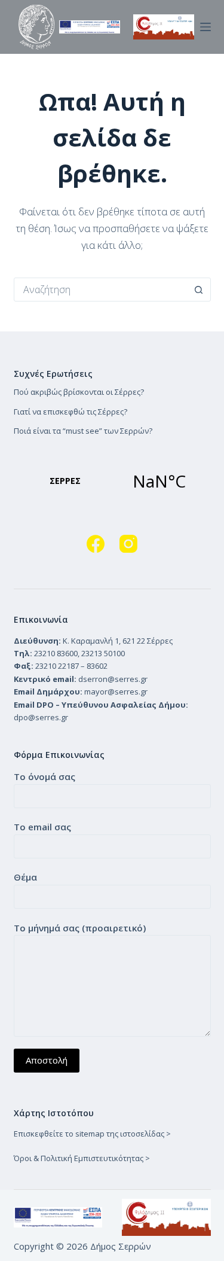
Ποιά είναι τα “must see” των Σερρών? (83, 430)
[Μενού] (205, 27)
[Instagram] (128, 544)
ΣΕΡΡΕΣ (112, 481)
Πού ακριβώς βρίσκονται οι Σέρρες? (79, 391)
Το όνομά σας (44, 776)
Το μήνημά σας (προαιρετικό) (80, 928)
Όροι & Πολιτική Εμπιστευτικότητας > (82, 1158)
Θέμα (25, 877)
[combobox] (101, 289)
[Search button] (199, 289)
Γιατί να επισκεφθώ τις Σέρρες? (70, 411)
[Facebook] (96, 544)
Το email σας (42, 827)
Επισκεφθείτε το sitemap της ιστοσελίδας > (92, 1133)
